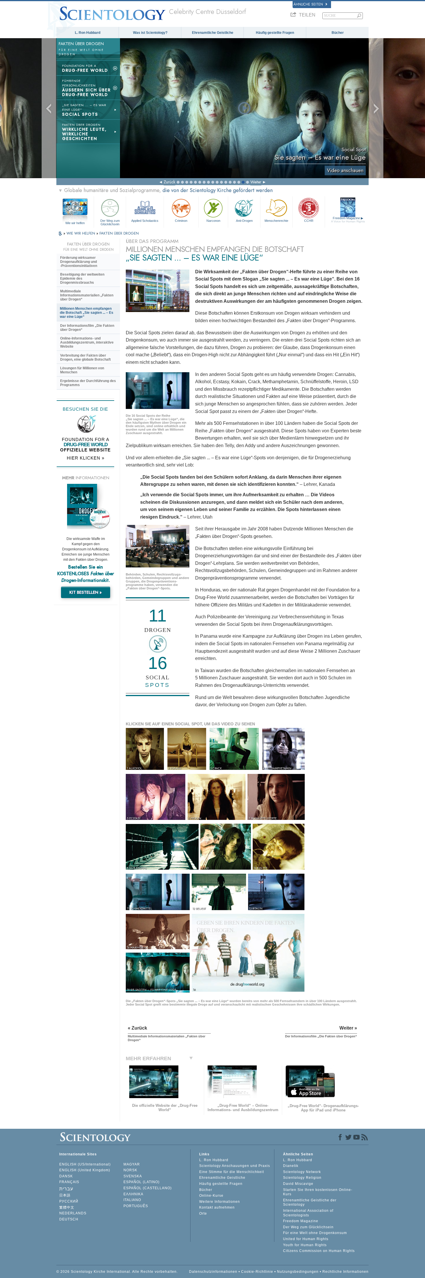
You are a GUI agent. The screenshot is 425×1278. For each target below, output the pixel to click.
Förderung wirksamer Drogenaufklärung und (78, 262)
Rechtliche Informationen (345, 1272)
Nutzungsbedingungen (298, 1272)
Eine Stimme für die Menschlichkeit (231, 1172)
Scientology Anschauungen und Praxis (234, 1166)
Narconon (213, 220)
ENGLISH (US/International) (85, 1164)
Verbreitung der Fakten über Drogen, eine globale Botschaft (85, 357)
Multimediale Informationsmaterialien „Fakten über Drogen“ (86, 295)
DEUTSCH (68, 1219)
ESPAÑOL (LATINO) (141, 1182)
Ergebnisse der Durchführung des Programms (88, 383)
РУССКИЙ (68, 1201)
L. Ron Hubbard (87, 33)
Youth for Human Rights (305, 1245)
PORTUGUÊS (135, 1206)
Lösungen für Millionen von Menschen (82, 370)
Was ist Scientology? (150, 33)
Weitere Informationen (219, 1202)
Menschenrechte (276, 220)
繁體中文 (66, 1207)
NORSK (130, 1170)
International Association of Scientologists (308, 1213)
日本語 (65, 1195)
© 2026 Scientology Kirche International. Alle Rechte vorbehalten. (117, 1272)
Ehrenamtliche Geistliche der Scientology (310, 1202)
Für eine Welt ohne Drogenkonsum (315, 1233)
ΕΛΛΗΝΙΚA (133, 1194)
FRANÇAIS (69, 1182)
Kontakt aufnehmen (217, 1207)
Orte (203, 1213)
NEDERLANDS (72, 1213)
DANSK (66, 1176)
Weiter (255, 182)
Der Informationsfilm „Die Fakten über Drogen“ (87, 328)
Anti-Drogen (244, 220)
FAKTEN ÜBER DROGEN (119, 233)
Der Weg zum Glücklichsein (110, 222)
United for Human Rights (305, 1239)
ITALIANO (132, 1200)
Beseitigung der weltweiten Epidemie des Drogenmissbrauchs (82, 278)
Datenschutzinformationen (213, 1272)
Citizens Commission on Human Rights (319, 1251)
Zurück (169, 182)
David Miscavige (298, 1184)
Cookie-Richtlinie (257, 1272)
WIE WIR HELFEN (81, 233)
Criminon (181, 220)
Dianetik (290, 1166)
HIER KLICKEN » (85, 457)
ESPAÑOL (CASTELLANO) (147, 1188)
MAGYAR (131, 1164)
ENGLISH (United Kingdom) (84, 1170)
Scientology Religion (302, 1178)
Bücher (338, 33)
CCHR (308, 220)
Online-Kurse (211, 1196)
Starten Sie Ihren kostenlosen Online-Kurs (317, 1192)
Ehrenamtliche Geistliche (212, 33)
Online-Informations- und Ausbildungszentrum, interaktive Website (87, 342)
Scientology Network (302, 1172)
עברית (66, 1188)
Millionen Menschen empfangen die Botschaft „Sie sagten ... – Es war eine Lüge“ (86, 313)
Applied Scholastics (144, 220)
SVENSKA (132, 1176)
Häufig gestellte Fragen (275, 33)
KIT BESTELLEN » (85, 592)
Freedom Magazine (348, 219)
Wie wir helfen (75, 223)
